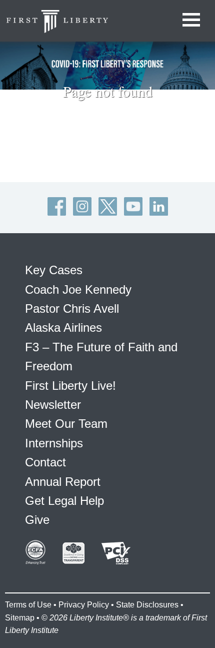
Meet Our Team (66, 423)
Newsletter (53, 404)
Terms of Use (28, 604)
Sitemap (19, 617)
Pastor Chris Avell (72, 308)
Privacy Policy (83, 604)
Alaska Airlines (63, 327)
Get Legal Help (64, 500)
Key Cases (53, 270)
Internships (54, 443)
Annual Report (62, 481)
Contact (45, 462)
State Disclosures (147, 604)
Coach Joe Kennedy (78, 289)
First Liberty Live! (70, 385)
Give (37, 519)
